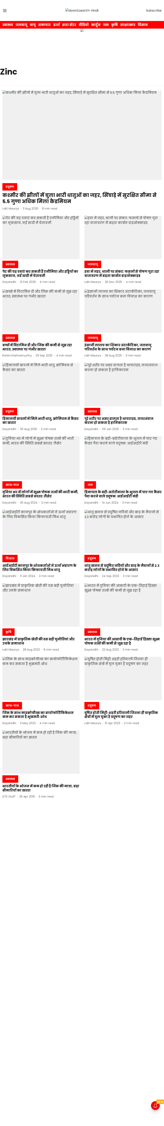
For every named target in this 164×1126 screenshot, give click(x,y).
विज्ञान (143, 25)
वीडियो (84, 25)
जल (106, 25)
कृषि (114, 25)
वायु (33, 25)
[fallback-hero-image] (82, 135)
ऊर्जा (56, 25)
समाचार (44, 25)
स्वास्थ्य (7, 25)
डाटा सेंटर (69, 25)
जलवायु (21, 25)
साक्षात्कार (127, 25)
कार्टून (96, 25)
